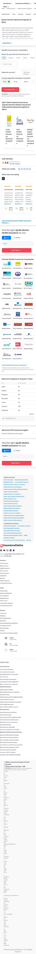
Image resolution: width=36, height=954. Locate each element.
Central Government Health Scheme (14, 540)
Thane (4, 402)
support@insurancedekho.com (14, 554)
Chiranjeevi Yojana (9, 538)
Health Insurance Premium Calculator (14, 484)
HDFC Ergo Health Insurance (11, 528)
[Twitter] (14, 550)
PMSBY (26, 535)
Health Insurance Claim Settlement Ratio (15, 489)
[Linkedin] (10, 550)
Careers (2, 630)
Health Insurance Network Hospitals (14, 518)
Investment (3, 576)
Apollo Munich (6, 14)
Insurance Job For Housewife (8, 750)
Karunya (28, 540)
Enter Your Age (7, 64)
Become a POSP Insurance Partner (9, 735)
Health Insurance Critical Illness (13, 487)
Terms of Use (3, 600)
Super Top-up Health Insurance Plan (14, 496)
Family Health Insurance (10, 503)
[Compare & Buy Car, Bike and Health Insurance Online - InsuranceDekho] (11, 546)
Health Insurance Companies (12, 494)
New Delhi (5, 398)
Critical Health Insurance (7, 699)
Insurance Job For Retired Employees (10, 755)
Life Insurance (4, 571)
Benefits (20, 14)
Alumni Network (4, 628)
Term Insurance (4, 573)
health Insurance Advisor (11, 491)
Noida (3, 387)
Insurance (7, 3)
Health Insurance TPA (10, 499)
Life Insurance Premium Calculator (9, 729)
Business (2, 578)
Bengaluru (5, 394)
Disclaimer (3, 621)
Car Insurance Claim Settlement (9, 682)
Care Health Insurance (24, 526)
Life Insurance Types (5, 715)
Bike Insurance (4, 566)
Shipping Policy (4, 598)
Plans (14, 14)
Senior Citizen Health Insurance (13, 506)
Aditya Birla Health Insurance (12, 530)
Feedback (3, 616)
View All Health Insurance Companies (14, 365)
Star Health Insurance (10, 526)
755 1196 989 (7, 556)
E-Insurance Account (6, 605)
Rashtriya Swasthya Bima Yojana (13, 535)
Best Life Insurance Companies (8, 722)
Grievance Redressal (6, 593)
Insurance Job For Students (7, 752)
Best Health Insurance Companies (9, 692)
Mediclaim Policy (8, 482)
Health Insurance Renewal (11, 501)
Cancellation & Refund (6, 603)
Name (5, 243)
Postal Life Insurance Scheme (8, 712)
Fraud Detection (4, 596)
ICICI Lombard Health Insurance (13, 533)
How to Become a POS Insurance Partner (11, 745)
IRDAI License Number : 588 (15, 766)
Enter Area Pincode (27, 73)
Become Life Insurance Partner (8, 742)
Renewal (28, 14)
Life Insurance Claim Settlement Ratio (10, 717)
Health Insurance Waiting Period (13, 520)
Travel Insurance (4, 580)
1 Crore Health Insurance (21, 482)
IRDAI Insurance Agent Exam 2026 (9, 747)
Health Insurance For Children (12, 513)
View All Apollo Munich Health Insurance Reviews (16, 222)
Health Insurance (8, 480)
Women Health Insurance (11, 511)
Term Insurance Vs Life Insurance (9, 720)
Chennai (4, 406)
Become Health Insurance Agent (12, 433)
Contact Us (3, 613)
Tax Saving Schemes (6, 583)
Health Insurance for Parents (12, 508)
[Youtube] (4, 550)
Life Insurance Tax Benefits (7, 727)
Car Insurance (4, 563)
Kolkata (4, 391)
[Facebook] (1, 550)
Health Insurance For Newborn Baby (14, 515)
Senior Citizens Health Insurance (9, 707)
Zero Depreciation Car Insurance (9, 674)
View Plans (15, 250)
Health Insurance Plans (21, 480)
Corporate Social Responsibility (9, 633)
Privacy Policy (4, 591)
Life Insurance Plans (5, 724)
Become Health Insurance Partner (9, 740)
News (5, 7)
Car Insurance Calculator (7, 672)
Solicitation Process (5, 625)
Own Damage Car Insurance (8, 679)
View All (31, 414)
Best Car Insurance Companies (9, 684)
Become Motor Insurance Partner (9, 737)
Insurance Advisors (22, 3)
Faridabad (5, 410)
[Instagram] (7, 550)
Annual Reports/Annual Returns (9, 623)
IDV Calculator (4, 677)
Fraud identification (5, 618)
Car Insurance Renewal (6, 669)
